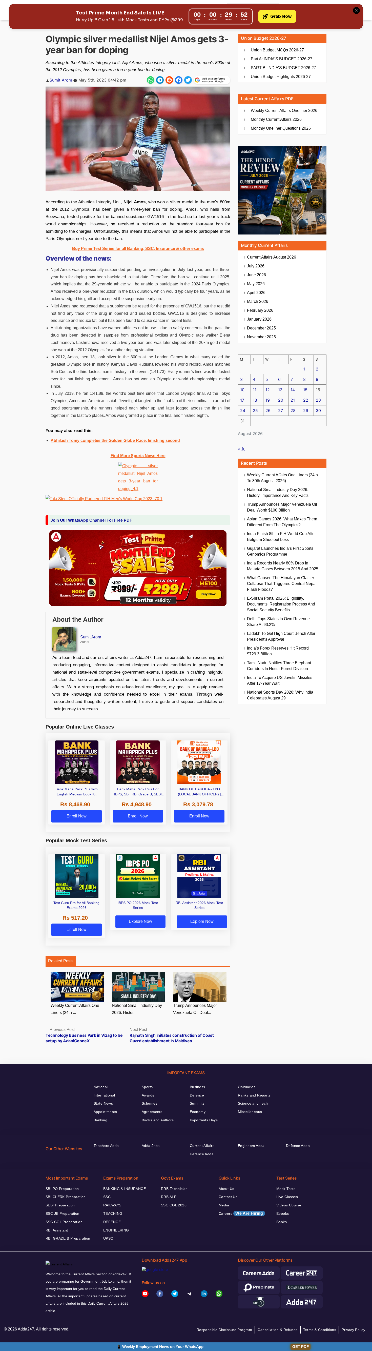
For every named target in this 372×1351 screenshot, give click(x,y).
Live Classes (287, 1197)
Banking (100, 1120)
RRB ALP (168, 1197)
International (104, 1095)
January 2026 (259, 319)
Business (197, 1087)
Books (281, 1222)
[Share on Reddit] (169, 80)
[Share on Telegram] (160, 80)
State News (103, 1103)
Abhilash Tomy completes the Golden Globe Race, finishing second (115, 440)
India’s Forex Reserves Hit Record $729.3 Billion (278, 651)
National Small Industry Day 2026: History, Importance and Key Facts (277, 492)
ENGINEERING (116, 1230)
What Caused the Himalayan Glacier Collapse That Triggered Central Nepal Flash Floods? (282, 584)
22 (305, 400)
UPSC (108, 1238)
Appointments (105, 1112)
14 (293, 389)
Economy (197, 1112)
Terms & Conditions (319, 1330)
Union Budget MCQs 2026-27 (277, 50)
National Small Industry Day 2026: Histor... (137, 1009)
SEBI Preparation (60, 1205)
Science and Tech (253, 1103)
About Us (226, 1189)
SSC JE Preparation (62, 1213)
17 (242, 400)
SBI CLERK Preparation (66, 1197)
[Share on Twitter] (188, 80)
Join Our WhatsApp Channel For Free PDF (91, 520)
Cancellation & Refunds (277, 1330)
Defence (197, 1095)
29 (305, 410)
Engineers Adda (251, 1146)
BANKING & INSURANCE (124, 1189)
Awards (148, 1095)
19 (267, 400)
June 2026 (256, 275)
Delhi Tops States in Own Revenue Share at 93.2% (278, 622)
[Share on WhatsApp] (150, 80)
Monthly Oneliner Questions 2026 (281, 128)
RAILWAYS (112, 1205)
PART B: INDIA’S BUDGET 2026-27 (283, 68)
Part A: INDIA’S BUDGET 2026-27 (281, 59)
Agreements (152, 1112)
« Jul (242, 449)
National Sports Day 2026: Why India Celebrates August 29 (280, 695)
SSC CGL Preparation (64, 1222)
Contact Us (228, 1197)
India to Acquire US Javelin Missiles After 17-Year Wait (279, 680)
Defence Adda (202, 1154)
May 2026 (256, 284)
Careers (241, 1213)
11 (254, 389)
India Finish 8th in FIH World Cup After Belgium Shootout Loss (281, 537)
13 (280, 389)
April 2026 (256, 292)
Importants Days (204, 1120)
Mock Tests (285, 1189)
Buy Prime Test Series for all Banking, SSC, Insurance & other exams (138, 248)
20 (280, 400)
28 (293, 410)
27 (280, 410)
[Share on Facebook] (178, 80)
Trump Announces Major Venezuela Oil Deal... (195, 1009)
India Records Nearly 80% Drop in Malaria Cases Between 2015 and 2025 (282, 566)
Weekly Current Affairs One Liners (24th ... (75, 1009)
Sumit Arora (61, 80)
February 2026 (260, 310)
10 (242, 389)
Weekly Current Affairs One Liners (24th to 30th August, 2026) (282, 478)
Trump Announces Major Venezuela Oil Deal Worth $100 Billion (282, 507)
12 (267, 389)
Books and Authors (158, 1120)
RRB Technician (174, 1189)
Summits (197, 1103)
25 (255, 410)
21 (293, 400)
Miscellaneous (250, 1112)
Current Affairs (202, 1146)
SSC (107, 1197)
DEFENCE (112, 1222)
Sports (147, 1087)
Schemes (149, 1103)
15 (305, 389)
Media (224, 1205)
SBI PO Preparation (62, 1189)
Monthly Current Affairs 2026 (276, 119)
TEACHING (112, 1213)
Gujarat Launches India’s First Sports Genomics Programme (280, 551)
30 (318, 410)
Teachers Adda (106, 1146)
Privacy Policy (353, 1330)
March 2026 (257, 301)
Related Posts (60, 961)
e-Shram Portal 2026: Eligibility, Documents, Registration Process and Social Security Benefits (281, 604)
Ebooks (282, 1213)
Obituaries (246, 1087)
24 (242, 410)
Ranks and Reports (254, 1095)
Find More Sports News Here (138, 456)
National (101, 1087)
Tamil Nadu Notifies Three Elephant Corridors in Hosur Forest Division (279, 666)
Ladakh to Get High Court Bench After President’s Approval (281, 636)
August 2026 (271, 257)
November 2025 (261, 337)
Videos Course (288, 1205)
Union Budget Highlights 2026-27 (281, 76)
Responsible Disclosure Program (224, 1330)
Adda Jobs (151, 1146)
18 (255, 400)
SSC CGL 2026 (174, 1205)
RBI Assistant (57, 1230)
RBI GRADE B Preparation (68, 1238)
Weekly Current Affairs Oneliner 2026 (284, 110)
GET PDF (300, 1346)
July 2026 (255, 266)
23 (318, 400)
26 (268, 410)
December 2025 (261, 328)
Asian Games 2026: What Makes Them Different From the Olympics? (282, 522)
